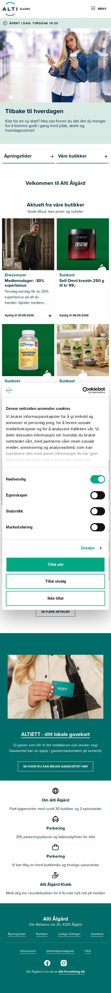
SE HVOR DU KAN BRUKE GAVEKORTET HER (55, 766)
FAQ (88, 951)
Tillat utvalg (55, 581)
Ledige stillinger (69, 934)
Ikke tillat (55, 598)
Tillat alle (55, 564)
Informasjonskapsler (60, 951)
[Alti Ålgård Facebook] (47, 965)
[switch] (97, 495)
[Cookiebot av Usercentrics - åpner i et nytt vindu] (82, 390)
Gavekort (97, 934)
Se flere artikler (55, 611)
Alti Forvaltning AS (72, 971)
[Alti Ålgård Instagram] (64, 965)
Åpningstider (17, 934)
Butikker (42, 934)
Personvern (28, 951)
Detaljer (88, 548)
